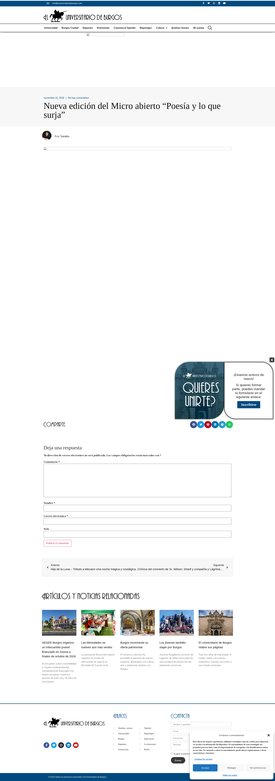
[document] (137, 390)
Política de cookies (230, 775)
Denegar (231, 767)
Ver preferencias (258, 767)
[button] (268, 735)
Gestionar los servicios (203, 759)
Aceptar (205, 767)
